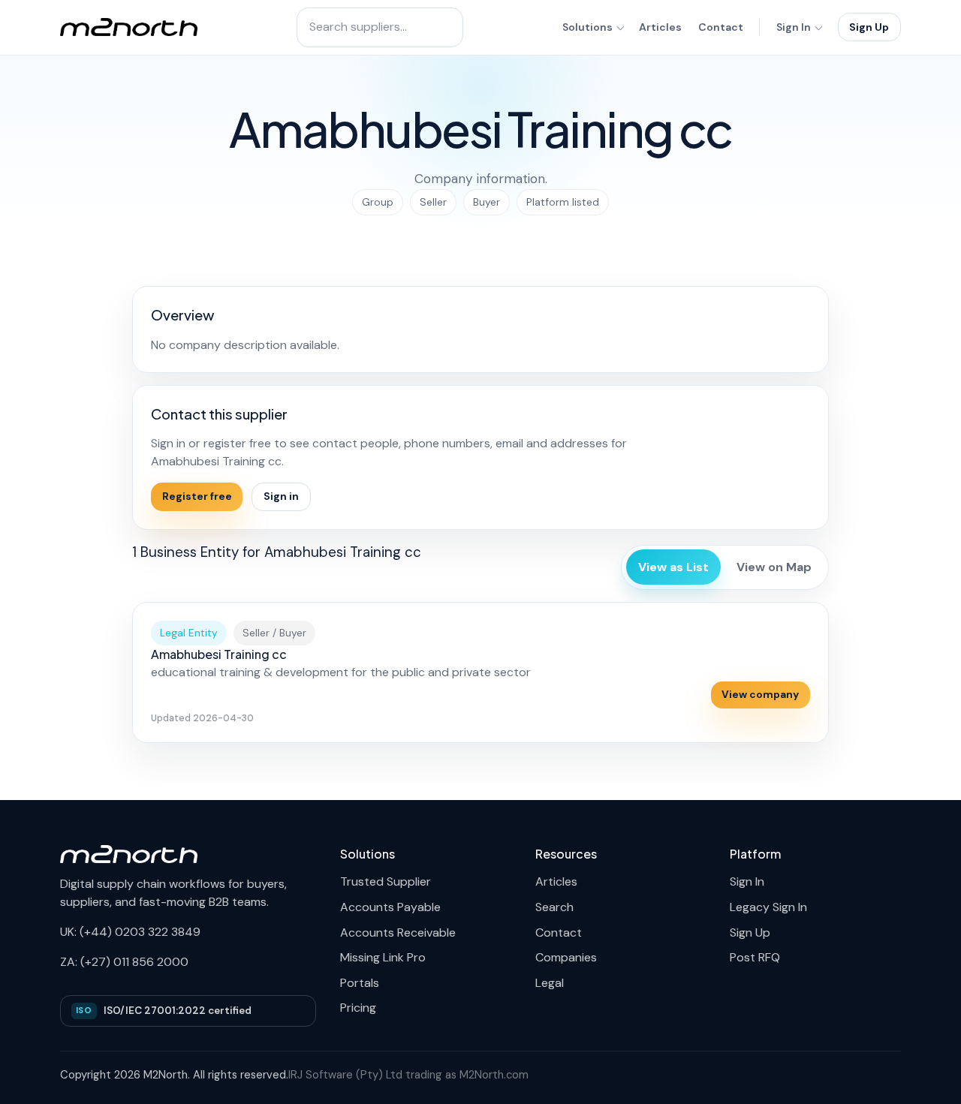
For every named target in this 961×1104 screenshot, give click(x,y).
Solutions (587, 27)
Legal (549, 983)
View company (760, 694)
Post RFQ (755, 957)
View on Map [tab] (774, 567)
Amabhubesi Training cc (219, 654)
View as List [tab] (673, 567)
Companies (566, 957)
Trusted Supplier (385, 881)
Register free (197, 496)
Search (554, 907)
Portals (359, 983)
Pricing (358, 1007)
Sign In (793, 27)
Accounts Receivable (398, 932)
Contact (720, 27)
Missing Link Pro (383, 957)
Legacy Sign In (768, 907)
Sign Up (869, 27)
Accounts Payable (390, 907)
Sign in (281, 496)
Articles (660, 27)
